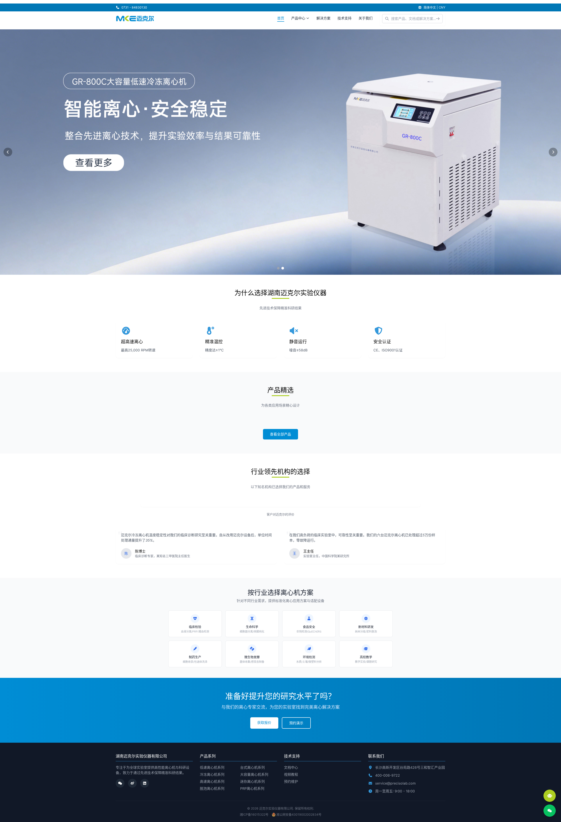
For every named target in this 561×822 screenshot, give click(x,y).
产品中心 (298, 18)
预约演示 (296, 723)
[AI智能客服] (549, 796)
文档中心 (291, 767)
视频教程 (291, 774)
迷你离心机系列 (252, 781)
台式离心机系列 (252, 767)
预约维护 (291, 781)
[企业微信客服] (549, 810)
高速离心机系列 (212, 781)
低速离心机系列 (212, 767)
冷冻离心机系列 (212, 774)
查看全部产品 (280, 434)
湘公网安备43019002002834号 (298, 814)
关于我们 (366, 18)
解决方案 (323, 18)
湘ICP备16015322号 (254, 814)
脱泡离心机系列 (212, 788)
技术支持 (344, 18)
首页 (280, 18)
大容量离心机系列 (254, 774)
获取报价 (264, 722)
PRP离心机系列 (252, 788)
